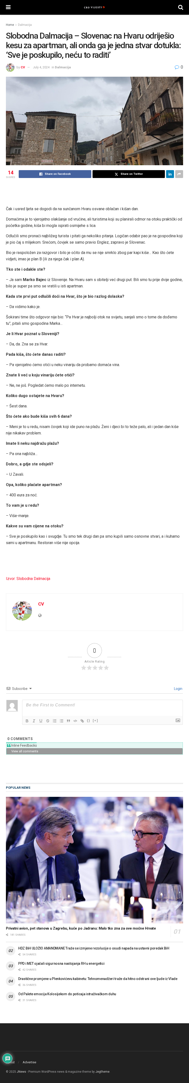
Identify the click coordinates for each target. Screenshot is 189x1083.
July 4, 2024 (41, 67)
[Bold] (27, 721)
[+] (95, 720)
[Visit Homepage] (94, 7)
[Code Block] (75, 721)
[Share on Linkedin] (170, 174)
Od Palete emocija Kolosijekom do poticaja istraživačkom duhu (67, 994)
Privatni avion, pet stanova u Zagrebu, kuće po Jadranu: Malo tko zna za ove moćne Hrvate (81, 928)
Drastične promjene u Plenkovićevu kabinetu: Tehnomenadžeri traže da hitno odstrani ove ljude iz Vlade (97, 979)
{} (88, 720)
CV (23, 67)
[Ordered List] (54, 721)
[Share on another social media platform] (179, 174)
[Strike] (47, 721)
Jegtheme (102, 1071)
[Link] (82, 721)
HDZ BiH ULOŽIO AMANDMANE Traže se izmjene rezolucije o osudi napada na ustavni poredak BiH (93, 948)
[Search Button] (180, 7)
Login (177, 689)
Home (10, 25)
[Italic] (34, 721)
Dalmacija (25, 25)
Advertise (29, 1062)
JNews (21, 1071)
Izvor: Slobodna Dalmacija (28, 578)
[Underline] (40, 721)
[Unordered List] (61, 721)
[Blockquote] (68, 721)
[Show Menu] (8, 7)
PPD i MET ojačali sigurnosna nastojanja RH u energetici (61, 963)
